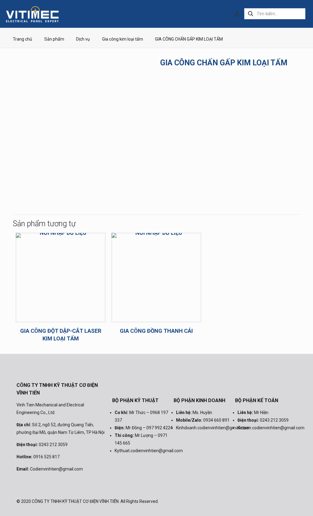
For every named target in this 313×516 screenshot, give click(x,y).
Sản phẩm (54, 39)
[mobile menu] (216, 14)
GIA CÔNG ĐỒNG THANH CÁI (156, 331)
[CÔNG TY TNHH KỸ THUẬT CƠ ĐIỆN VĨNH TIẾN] (32, 13)
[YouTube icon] (274, 501)
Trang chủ (22, 39)
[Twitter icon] (266, 501)
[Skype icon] (249, 501)
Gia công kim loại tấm (122, 39)
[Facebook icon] (258, 501)
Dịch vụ (83, 39)
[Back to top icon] (290, 501)
